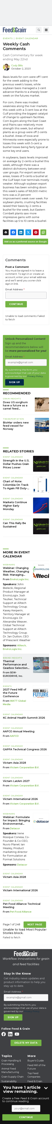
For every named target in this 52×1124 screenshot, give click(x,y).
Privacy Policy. (35, 376)
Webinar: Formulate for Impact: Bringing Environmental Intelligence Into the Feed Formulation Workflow (17, 821)
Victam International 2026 (20, 799)
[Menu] (46, 30)
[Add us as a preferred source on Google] (43, 232)
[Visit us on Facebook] (3, 1034)
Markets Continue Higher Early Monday (15, 506)
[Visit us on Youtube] (17, 1034)
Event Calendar (27, 38)
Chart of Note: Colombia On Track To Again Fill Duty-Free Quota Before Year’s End (15, 485)
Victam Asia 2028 (14, 762)
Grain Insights (12, 398)
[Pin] (36, 232)
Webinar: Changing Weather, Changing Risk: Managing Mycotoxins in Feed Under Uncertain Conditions (16, 571)
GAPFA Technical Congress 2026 (25, 749)
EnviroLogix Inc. (19, 579)
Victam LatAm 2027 (16, 781)
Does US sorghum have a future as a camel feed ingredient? (15, 405)
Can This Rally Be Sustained (14, 525)
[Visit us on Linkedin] (10, 1034)
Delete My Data (25, 1042)
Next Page (34, 924)
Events (8, 38)
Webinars (9, 564)
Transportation (13, 419)
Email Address (15, 289)
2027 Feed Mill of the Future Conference (14, 693)
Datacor (15, 828)
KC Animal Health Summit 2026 (24, 717)
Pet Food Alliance (20, 911)
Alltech (21, 645)
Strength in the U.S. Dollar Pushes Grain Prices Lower (16, 464)
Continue (26, 1117)
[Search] (39, 30)
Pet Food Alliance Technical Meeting (21, 905)
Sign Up (14, 382)
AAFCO (14, 736)
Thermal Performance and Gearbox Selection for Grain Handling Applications (15, 665)
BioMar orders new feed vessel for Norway (16, 425)
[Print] (6, 232)
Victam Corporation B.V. (24, 767)
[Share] (13, 232)
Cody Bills (17, 65)
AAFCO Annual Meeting (19, 731)
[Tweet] (28, 232)
